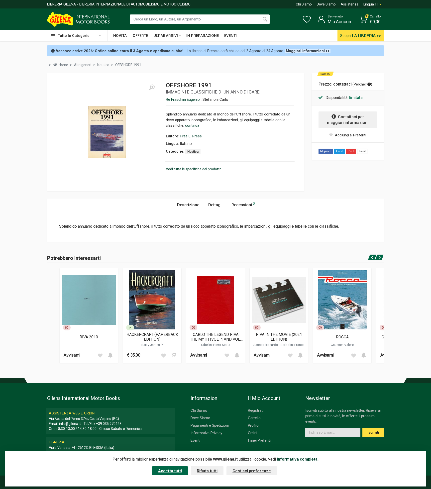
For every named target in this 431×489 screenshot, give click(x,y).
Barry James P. (152, 345)
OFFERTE (140, 35)
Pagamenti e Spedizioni (210, 425)
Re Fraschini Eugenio (183, 99)
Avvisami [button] (72, 355)
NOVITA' (120, 35)
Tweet (339, 151)
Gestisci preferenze (251, 471)
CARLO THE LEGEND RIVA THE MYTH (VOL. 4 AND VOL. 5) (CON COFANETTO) (215, 337)
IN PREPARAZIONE (202, 35)
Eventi (195, 440)
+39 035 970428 (108, 424)
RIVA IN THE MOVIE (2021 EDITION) (279, 337)
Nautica (193, 151)
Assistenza (349, 4)
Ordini (252, 433)
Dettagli (215, 204)
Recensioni (243, 204)
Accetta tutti (170, 471)
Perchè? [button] (360, 84)
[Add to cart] (110, 355)
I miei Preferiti (259, 440)
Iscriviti (373, 432)
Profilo (253, 425)
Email (362, 151)
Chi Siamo (304, 4)
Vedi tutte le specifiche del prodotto (193, 169)
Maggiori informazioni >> (308, 51)
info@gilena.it (70, 424)
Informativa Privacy (206, 433)
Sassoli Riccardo (266, 345)
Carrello (254, 418)
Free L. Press (191, 136)
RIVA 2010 (89, 337)
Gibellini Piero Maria (215, 345)
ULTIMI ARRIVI (165, 35)
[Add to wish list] (100, 355)
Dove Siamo (326, 4)
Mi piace (325, 151)
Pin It (351, 151)
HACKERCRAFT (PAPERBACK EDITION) (152, 337)
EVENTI (230, 35)
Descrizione (188, 204)
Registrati (255, 410)
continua (192, 125)
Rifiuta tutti (207, 471)
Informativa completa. (298, 459)
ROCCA (342, 337)
